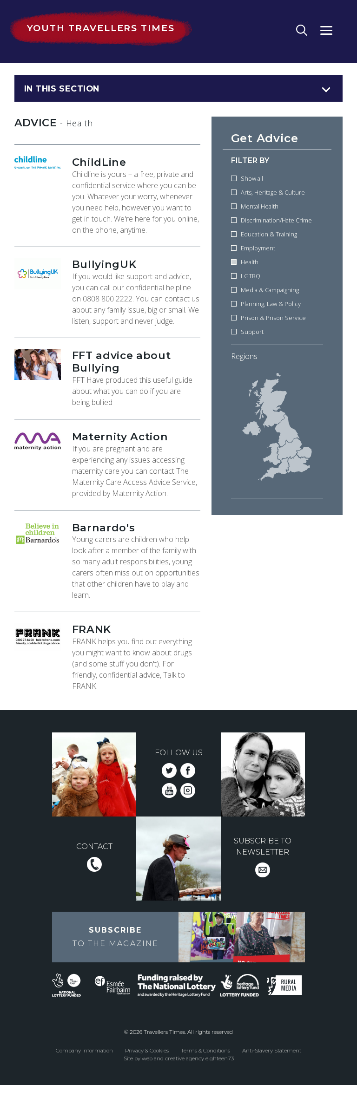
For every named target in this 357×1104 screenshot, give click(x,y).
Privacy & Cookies (147, 1050)
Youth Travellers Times (101, 27)
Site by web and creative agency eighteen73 (179, 1058)
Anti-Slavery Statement (271, 1050)
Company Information (84, 1050)
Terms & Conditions (205, 1050)
